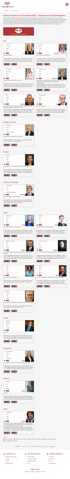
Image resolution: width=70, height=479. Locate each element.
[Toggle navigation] (67, 4)
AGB (50, 461)
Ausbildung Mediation (32, 461)
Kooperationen (52, 463)
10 (36, 446)
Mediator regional (9, 463)
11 (39, 446)
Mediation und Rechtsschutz (11, 456)
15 (48, 446)
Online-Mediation (31, 456)
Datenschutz (52, 459)
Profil (13, 89)
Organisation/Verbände (32, 459)
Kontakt (6, 89)
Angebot (7, 459)
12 (41, 446)
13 (43, 446)
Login (29, 463)
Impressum (52, 456)
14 (45, 446)
